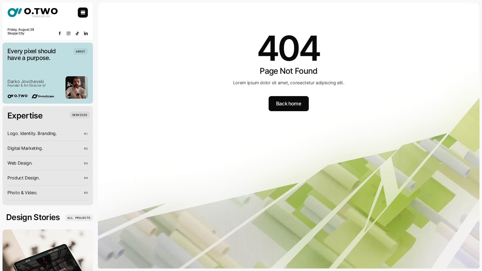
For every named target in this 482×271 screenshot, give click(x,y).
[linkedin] (86, 33)
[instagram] (69, 33)
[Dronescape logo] (43, 96)
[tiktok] (77, 33)
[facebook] (60, 33)
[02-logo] (33, 9)
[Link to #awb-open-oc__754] (83, 13)
